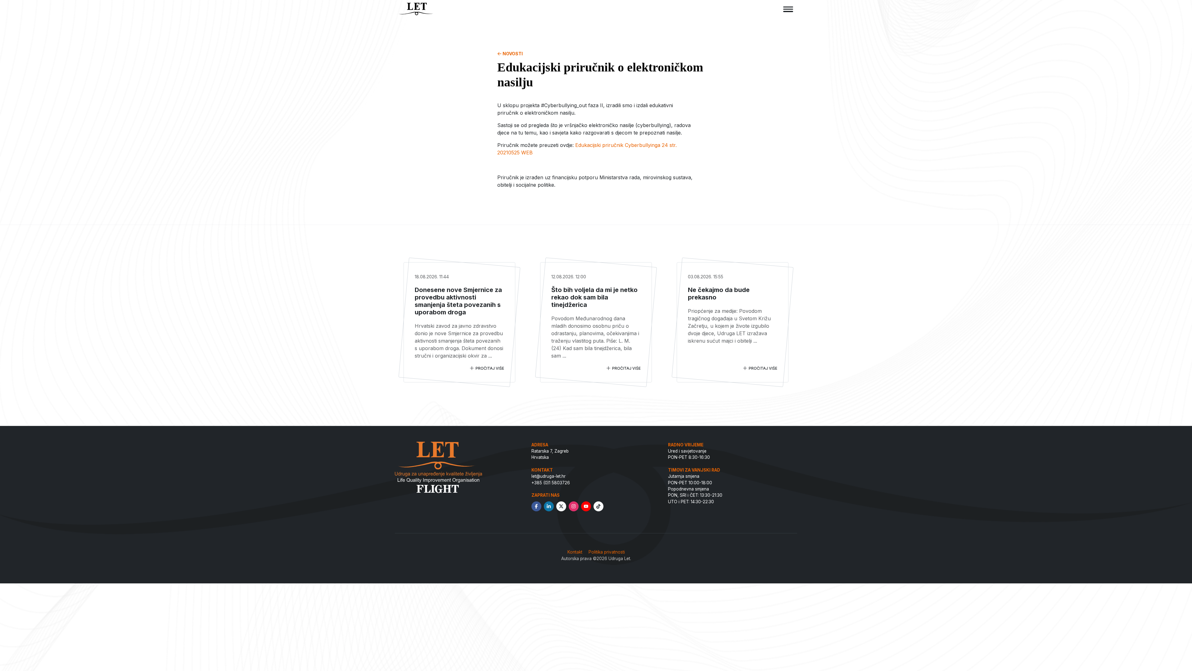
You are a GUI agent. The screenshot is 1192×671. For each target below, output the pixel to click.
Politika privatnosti (607, 552)
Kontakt (574, 552)
